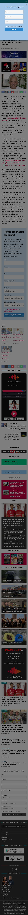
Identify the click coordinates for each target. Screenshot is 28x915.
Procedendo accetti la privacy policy (15, 26)
